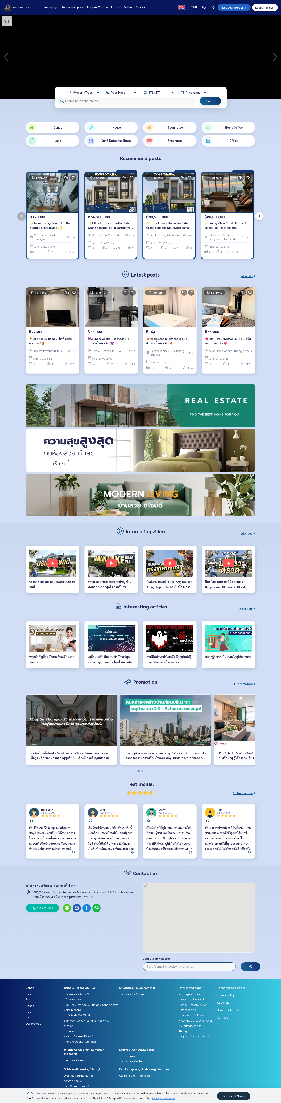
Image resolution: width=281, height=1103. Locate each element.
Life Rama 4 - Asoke (131, 994)
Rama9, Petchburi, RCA (79, 987)
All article (246, 608)
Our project (33, 1023)
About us (223, 1002)
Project (115, 7)
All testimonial (243, 793)
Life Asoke (70, 1031)
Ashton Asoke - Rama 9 (79, 1036)
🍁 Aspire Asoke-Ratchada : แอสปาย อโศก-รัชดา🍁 (166, 341)
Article (128, 7)
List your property (234, 7)
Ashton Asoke (73, 1080)
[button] (275, 56)
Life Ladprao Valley (131, 1061)
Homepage (50, 7)
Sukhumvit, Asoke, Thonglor (83, 1069)
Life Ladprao (127, 1056)
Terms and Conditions (231, 987)
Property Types (96, 7)
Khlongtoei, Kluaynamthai (137, 987)
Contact (140, 7)
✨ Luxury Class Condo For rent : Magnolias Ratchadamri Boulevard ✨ (226, 225)
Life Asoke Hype (74, 999)
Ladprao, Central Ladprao (137, 1049)
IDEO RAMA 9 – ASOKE (77, 1015)
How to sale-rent (228, 1010)
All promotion (243, 684)
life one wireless (74, 1060)
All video (247, 533)
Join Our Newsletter (156, 958)
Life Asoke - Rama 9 (76, 994)
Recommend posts (72, 7)
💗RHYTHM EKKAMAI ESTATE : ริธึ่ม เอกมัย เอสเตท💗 (228, 341)
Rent (29, 999)
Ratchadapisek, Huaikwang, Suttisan (144, 1069)
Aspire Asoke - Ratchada (134, 1075)
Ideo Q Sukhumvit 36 (77, 1086)
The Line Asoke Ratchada (80, 1041)
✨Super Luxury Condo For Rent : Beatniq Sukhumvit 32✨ (52, 225)
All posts (247, 276)
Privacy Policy (226, 995)
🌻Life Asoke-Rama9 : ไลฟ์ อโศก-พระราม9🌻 (51, 341)
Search (210, 101)
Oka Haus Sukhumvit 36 (79, 1075)
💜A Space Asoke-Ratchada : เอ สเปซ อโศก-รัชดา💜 (108, 341)
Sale (28, 994)
